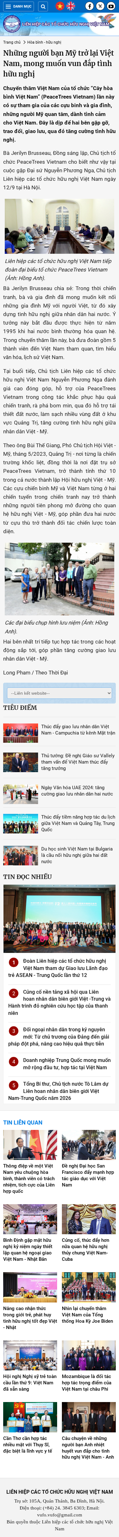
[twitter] (100, 6)
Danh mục (22, 6)
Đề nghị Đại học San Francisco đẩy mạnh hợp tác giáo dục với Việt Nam (88, 1175)
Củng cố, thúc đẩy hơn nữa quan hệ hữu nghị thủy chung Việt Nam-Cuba (85, 1249)
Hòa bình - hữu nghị (44, 42)
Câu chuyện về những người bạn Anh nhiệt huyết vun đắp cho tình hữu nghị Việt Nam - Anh (88, 1448)
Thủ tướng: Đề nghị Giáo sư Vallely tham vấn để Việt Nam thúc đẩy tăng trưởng (78, 762)
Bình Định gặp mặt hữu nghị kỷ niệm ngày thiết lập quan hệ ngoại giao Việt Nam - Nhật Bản (27, 1249)
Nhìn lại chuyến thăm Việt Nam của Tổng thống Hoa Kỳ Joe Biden (87, 1315)
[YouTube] (111, 6)
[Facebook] (89, 6)
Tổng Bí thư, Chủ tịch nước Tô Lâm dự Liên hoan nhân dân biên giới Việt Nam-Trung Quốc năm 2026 (58, 1091)
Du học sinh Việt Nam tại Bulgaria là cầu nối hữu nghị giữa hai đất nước (77, 855)
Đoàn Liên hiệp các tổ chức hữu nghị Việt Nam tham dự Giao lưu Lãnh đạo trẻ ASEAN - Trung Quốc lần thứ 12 (58, 968)
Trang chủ (12, 42)
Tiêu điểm (20, 707)
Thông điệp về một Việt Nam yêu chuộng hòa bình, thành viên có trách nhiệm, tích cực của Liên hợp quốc (29, 1178)
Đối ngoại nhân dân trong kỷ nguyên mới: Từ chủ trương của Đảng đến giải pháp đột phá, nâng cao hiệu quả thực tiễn (58, 1037)
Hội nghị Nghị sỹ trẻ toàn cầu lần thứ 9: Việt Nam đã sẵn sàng (29, 1383)
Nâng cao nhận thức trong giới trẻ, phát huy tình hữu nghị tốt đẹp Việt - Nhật (30, 1318)
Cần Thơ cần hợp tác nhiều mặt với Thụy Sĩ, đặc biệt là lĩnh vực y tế (27, 1445)
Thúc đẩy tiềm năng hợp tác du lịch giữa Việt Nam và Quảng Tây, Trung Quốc (78, 823)
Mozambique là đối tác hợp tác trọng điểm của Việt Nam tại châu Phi (86, 1383)
